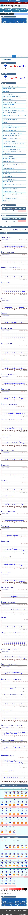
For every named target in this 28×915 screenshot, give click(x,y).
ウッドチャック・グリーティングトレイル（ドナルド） (12, 740)
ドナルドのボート (4, 480)
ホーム (3, 2)
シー (21, 14)
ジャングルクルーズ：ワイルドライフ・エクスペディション (13, 694)
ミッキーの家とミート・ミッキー (8, 602)
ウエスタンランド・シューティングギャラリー (10, 267)
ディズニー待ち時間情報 (14, 1)
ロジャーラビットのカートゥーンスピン (9, 664)
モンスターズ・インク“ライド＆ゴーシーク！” (10, 649)
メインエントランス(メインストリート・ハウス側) (11, 679)
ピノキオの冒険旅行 (5, 526)
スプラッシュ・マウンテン (6, 435)
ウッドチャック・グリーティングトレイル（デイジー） (12, 725)
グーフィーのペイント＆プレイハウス (9, 374)
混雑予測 (19, 2)
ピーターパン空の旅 (5, 541)
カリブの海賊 (4, 313)
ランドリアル (8, 910)
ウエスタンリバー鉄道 (5, 282)
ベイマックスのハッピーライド (7, 770)
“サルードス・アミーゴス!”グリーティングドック (14, 230)
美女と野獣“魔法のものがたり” (7, 755)
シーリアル (14, 910)
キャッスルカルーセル (5, 358)
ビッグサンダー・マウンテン (7, 495)
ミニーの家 (3, 617)
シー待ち (14, 2)
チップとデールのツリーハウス (7, 450)
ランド (7, 14)
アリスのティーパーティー (6, 237)
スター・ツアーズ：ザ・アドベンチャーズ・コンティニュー (13, 419)
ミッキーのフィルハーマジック (7, 587)
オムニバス (3, 298)
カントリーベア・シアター (6, 328)
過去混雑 (25, 2)
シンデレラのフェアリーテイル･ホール (9, 404)
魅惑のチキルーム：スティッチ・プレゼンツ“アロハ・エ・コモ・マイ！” (13, 633)
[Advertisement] (14, 40)
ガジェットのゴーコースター (7, 343)
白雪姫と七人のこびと (5, 389)
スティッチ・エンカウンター (7, 709)
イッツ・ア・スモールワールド (7, 252)
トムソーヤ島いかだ (5, 465)
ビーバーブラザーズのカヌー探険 (8, 511)
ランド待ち (8, 2)
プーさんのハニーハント (6, 556)
